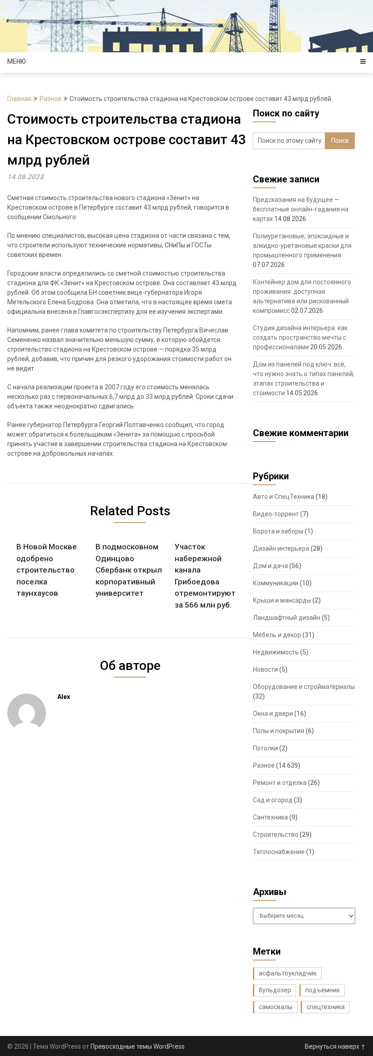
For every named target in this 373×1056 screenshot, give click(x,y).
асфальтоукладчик (288, 973)
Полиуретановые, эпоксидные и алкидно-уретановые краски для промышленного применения (302, 245)
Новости (265, 669)
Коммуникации (275, 583)
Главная (19, 98)
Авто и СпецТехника (283, 496)
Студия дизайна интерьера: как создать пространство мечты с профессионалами (300, 337)
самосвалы (275, 1007)
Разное (50, 98)
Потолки (265, 748)
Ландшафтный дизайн (286, 617)
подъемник (322, 990)
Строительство (275, 834)
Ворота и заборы (278, 531)
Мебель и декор (277, 635)
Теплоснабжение (279, 851)
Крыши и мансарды (282, 600)
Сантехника (270, 817)
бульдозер (275, 990)
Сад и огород (272, 800)
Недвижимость (276, 652)
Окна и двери (273, 713)
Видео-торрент (276, 514)
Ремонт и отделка (280, 782)
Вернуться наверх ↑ (335, 1046)
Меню (16, 61)
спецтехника (326, 1007)
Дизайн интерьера (281, 548)
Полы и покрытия (278, 730)
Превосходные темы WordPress (138, 1046)
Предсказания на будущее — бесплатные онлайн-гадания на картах (300, 209)
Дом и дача (270, 565)
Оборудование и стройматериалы (304, 686)
